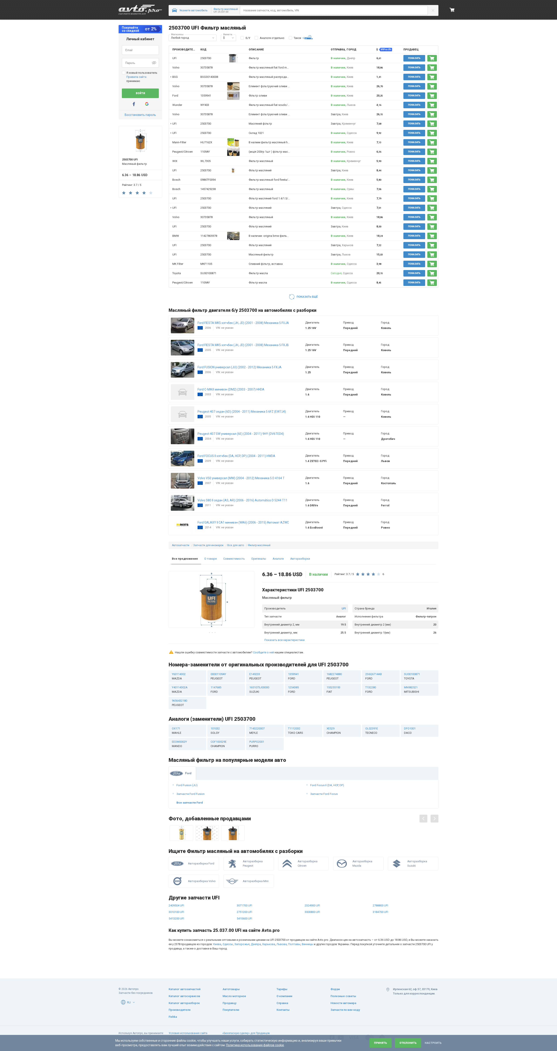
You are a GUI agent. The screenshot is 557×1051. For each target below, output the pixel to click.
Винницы (307, 944)
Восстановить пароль (140, 115)
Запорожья (242, 944)
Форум (335, 989)
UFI (344, 608)
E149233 (255, 676)
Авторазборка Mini (255, 881)
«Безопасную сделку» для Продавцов (246, 1033)
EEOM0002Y (179, 744)
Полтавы (294, 944)
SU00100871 (208, 273)
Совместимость (234, 558)
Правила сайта (136, 76)
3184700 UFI (380, 912)
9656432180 (179, 703)
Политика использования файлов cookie (255, 1045)
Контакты (283, 1009)
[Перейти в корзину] (452, 9)
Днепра (256, 944)
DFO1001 (410, 730)
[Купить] (432, 58)
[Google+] (146, 104)
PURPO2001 (256, 744)
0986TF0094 (208, 179)
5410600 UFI (244, 918)
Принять (380, 1042)
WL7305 (205, 161)
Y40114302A (180, 689)
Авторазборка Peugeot (253, 863)
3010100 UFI (176, 912)
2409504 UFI (176, 905)
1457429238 (208, 189)
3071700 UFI (244, 905)
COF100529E (218, 744)
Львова (282, 944)
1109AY (205, 151)
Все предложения (185, 558)
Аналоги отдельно (272, 38)
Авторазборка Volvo (202, 881)
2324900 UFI (312, 905)
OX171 (176, 730)
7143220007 (257, 730)
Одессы (228, 944)
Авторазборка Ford (201, 863)
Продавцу (229, 1003)
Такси (297, 38)
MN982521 (411, 689)
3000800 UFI (312, 912)
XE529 (334, 730)
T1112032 (295, 730)
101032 (215, 730)
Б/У (248, 38)
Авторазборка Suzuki (417, 863)
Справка (282, 1003)
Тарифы (282, 989)
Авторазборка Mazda (362, 863)
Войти (140, 93)
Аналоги (278, 558)
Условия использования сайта (188, 1033)
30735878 (206, 67)
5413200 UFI (176, 918)
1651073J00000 (259, 689)
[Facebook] (133, 104)
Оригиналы (258, 558)
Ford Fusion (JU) (187, 785)
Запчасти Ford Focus (324, 794)
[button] (213, 38)
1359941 (205, 95)
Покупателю (231, 1009)
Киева (217, 944)
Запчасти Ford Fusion (190, 794)
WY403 (204, 105)
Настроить (433, 1042)
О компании (284, 996)
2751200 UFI (244, 912)
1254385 (293, 689)
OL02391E (371, 730)
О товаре (210, 558)
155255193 (333, 689)
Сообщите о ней (263, 652)
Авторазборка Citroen (307, 863)
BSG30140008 (209, 76)
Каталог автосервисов (184, 996)
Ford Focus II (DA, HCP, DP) (327, 785)
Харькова (268, 944)
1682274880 (334, 676)
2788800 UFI (380, 905)
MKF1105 (206, 263)
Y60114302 (179, 676)
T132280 (370, 689)
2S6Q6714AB (373, 676)
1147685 (216, 689)
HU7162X (206, 142)
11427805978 (208, 235)
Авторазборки (300, 558)
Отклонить (408, 1042)
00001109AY (218, 676)
